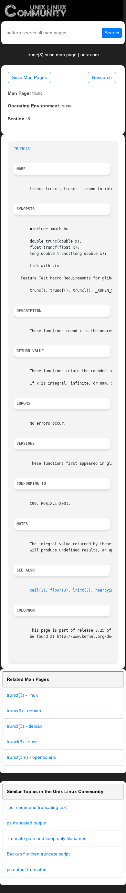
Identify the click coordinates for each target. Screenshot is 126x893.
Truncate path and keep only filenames (46, 838)
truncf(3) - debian (24, 726)
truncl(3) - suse (22, 741)
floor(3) (59, 590)
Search (112, 32)
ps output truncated (27, 869)
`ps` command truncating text (37, 807)
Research (102, 77)
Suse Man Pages (29, 77)
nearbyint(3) (108, 590)
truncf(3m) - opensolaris (31, 757)
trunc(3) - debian (24, 710)
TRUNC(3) (23, 149)
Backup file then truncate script (38, 853)
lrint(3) (82, 590)
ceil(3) (38, 590)
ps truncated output (27, 822)
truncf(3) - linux (22, 695)
